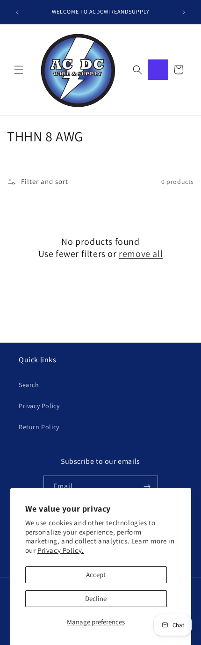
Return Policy (39, 427)
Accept (96, 574)
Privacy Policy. (60, 550)
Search (29, 385)
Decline (96, 598)
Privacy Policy (39, 406)
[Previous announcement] (17, 12)
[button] (18, 69)
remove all (141, 254)
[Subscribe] (147, 487)
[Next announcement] (183, 12)
